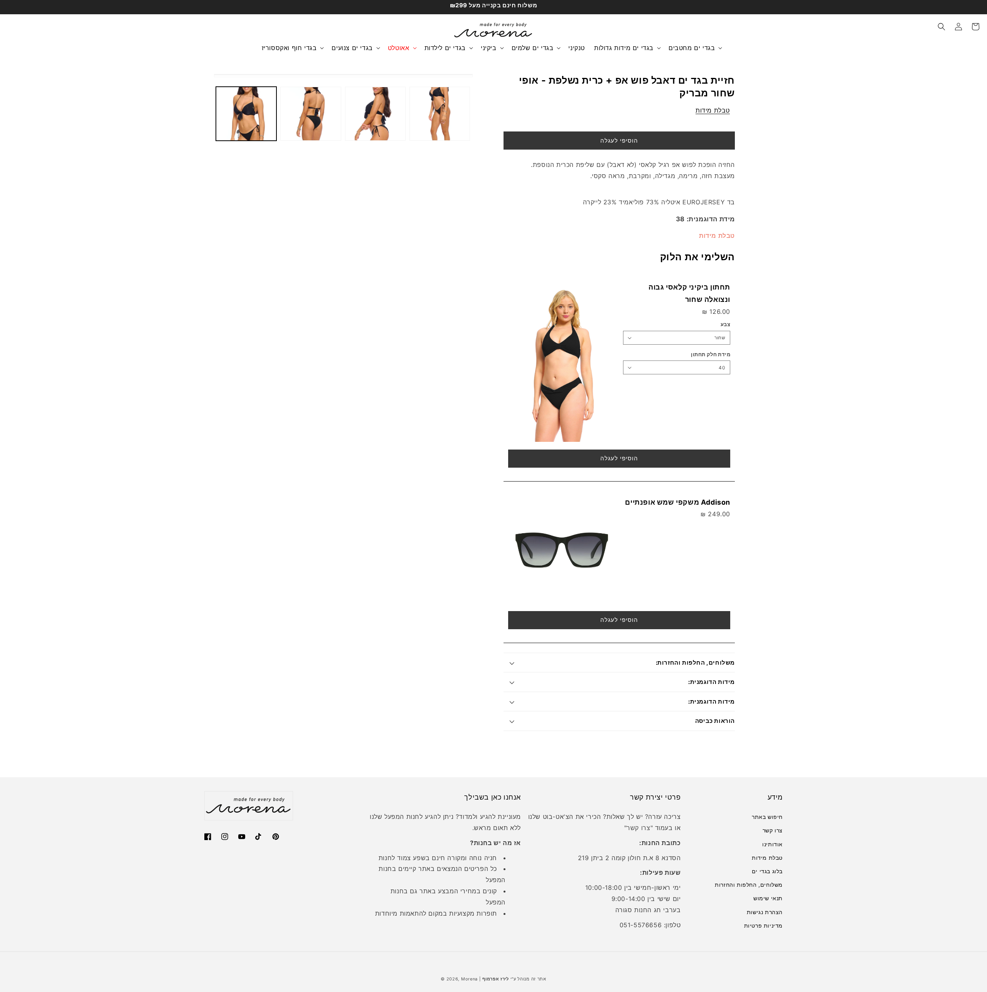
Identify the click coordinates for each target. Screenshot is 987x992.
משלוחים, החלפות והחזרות (749, 884)
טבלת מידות (713, 110)
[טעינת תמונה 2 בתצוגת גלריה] (310, 114)
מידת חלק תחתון (710, 354)
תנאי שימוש (768, 898)
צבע (725, 324)
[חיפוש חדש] (941, 26)
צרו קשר (773, 830)
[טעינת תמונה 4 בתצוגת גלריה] (439, 114)
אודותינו (772, 844)
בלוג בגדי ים (767, 871)
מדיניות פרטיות (763, 925)
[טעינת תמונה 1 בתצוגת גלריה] (246, 114)
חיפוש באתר (767, 816)
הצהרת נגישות (765, 912)
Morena (469, 979)
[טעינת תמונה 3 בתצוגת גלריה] (375, 114)
